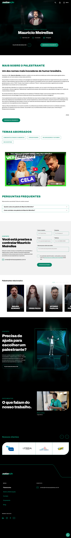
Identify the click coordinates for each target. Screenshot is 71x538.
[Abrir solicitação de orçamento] (60, 3)
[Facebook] (10, 518)
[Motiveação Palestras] (8, 2)
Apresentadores (33, 137)
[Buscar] (55, 3)
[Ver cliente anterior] (62, 437)
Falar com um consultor (11, 366)
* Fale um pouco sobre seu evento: (45, 245)
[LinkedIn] (3, 518)
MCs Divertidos (8, 142)
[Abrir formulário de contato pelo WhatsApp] (68, 535)
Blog (4, 504)
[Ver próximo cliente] (67, 437)
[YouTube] (14, 518)
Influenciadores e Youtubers (51, 137)
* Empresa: (56, 230)
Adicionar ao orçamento (49, 44)
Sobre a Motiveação (9, 492)
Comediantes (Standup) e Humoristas (14, 137)
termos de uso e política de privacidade (53, 257)
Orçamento (6, 500)
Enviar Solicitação (44, 264)
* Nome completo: (41, 230)
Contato (5, 496)
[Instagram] (7, 518)
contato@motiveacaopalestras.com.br (49, 487)
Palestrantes (7, 487)
